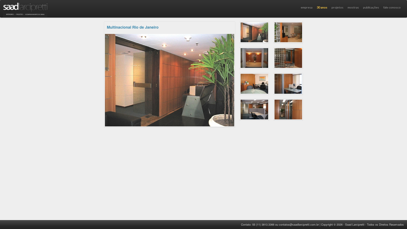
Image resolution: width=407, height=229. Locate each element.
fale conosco (392, 7)
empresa (306, 7)
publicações (371, 7)
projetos (337, 7)
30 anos (322, 7)
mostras (353, 7)
